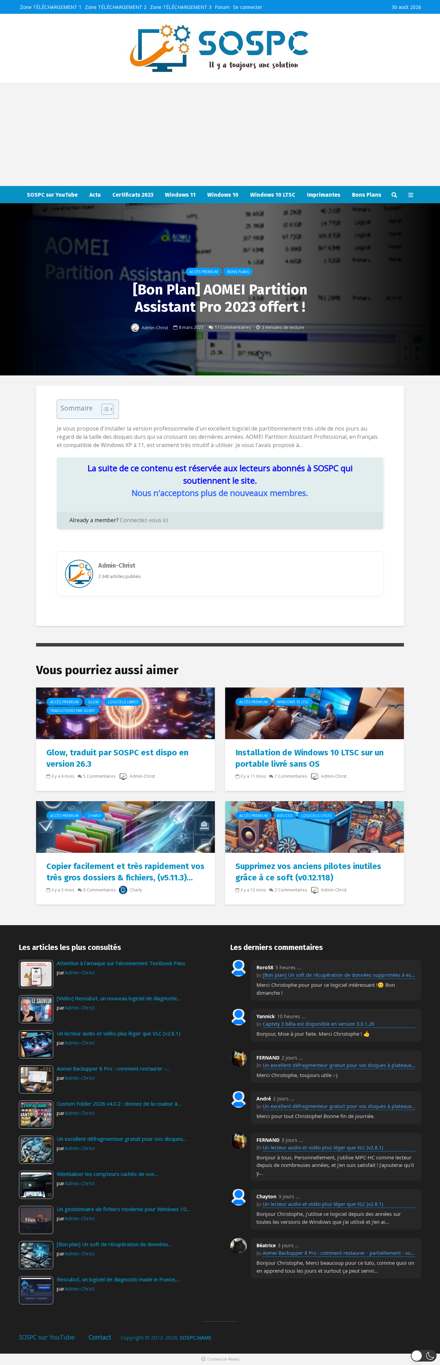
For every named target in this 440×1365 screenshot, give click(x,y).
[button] (424, 1356)
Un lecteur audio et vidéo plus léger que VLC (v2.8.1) (323, 1147)
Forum (222, 7)
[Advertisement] (220, 134)
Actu (95, 195)
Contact (100, 1337)
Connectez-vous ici (144, 520)
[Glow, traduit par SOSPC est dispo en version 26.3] (125, 713)
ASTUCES (284, 815)
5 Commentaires (99, 776)
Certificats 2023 (132, 195)
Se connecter (247, 7)
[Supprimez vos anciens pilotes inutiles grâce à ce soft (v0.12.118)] (314, 826)
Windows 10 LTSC (272, 195)
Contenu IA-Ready (223, 1359)
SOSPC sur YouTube (52, 195)
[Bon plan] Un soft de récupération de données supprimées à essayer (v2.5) (339, 975)
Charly (94, 815)
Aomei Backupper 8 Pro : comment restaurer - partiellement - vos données (339, 1253)
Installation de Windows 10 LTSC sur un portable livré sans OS (309, 758)
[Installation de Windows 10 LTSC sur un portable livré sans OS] (314, 713)
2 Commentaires (291, 890)
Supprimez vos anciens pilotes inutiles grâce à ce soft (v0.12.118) (308, 871)
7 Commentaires (291, 776)
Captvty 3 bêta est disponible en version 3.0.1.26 (318, 1024)
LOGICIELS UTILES (316, 815)
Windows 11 (180, 195)
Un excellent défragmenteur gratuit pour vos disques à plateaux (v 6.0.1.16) (339, 1065)
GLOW (93, 702)
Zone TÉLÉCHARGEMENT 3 (180, 7)
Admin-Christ (154, 327)
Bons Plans (366, 195)
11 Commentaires (232, 327)
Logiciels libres (123, 702)
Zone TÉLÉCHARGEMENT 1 (50, 7)
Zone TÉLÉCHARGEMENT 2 (115, 7)
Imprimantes (323, 195)
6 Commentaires (99, 890)
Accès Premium (203, 271)
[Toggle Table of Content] (104, 409)
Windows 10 (223, 195)
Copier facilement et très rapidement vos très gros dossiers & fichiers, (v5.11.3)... (125, 871)
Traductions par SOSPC (72, 710)
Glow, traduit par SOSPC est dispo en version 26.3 (117, 758)
